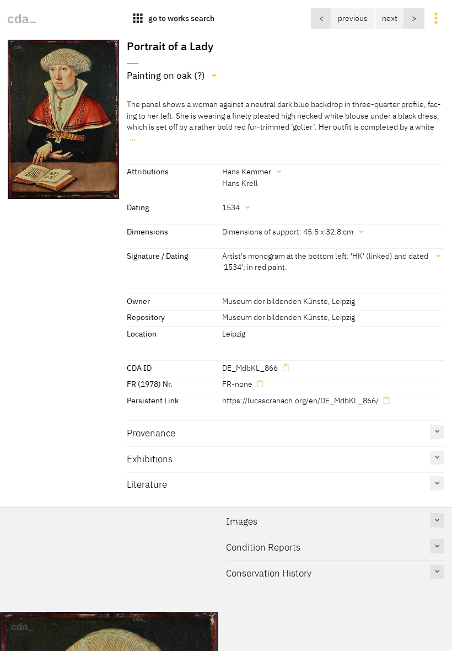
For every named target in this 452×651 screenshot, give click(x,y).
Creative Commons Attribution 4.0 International (234, 599)
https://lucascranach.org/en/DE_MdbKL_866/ (300, 400)
